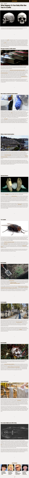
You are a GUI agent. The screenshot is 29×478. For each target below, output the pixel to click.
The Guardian (7, 194)
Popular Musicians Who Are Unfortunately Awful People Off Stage (18, 473)
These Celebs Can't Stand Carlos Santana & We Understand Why (24, 473)
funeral (5, 42)
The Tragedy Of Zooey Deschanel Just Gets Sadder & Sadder (3, 473)
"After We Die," (6, 118)
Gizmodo (20, 329)
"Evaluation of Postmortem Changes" (15, 283)
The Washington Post (24, 76)
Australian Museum (11, 280)
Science (2, 3)
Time (11, 112)
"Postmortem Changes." (13, 282)
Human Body (5, 3)
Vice (1, 444)
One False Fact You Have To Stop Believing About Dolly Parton (10, 473)
